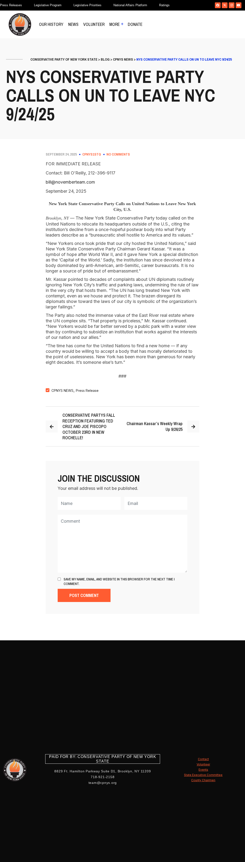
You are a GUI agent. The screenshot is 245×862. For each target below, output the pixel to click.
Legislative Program (47, 5)
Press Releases (11, 5)
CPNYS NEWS (62, 390)
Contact (203, 759)
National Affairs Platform (130, 5)
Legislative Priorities (87, 5)
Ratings (164, 5)
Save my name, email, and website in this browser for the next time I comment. (119, 581)
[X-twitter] (225, 5)
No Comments (118, 154)
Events (203, 769)
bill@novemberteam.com (70, 182)
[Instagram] (231, 5)
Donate (135, 24)
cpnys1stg (91, 154)
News (73, 24)
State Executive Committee (203, 775)
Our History (51, 24)
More (114, 24)
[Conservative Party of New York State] (20, 24)
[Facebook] (218, 5)
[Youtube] (238, 5)
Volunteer (94, 24)
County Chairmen (203, 780)
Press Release (87, 390)
